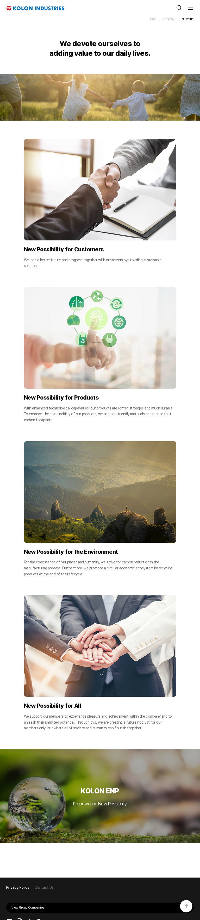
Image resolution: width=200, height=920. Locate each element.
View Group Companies (27, 907)
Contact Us (44, 887)
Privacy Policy (17, 887)
